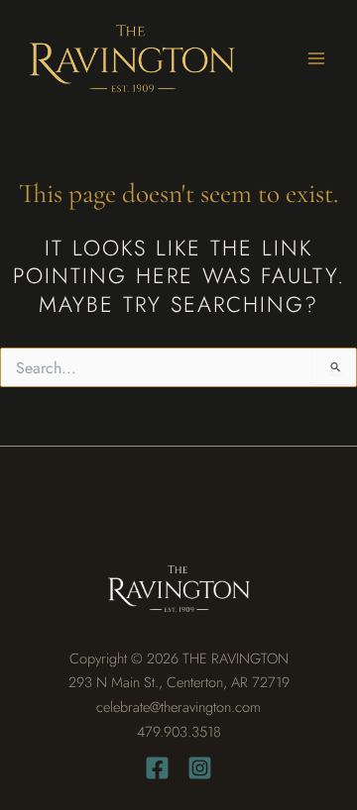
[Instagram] (199, 768)
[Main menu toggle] (316, 58)
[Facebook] (157, 768)
